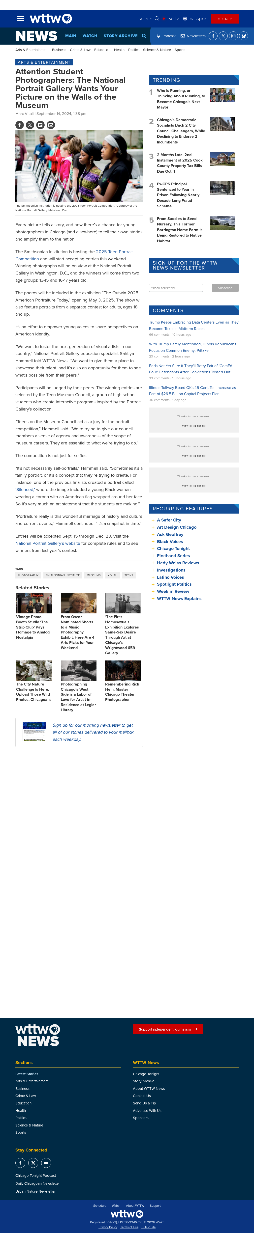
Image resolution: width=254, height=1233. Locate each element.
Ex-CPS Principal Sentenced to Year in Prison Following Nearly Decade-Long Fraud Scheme (178, 195)
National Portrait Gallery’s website (47, 543)
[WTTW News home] (36, 36)
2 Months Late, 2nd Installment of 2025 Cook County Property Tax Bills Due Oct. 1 (180, 163)
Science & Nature (157, 49)
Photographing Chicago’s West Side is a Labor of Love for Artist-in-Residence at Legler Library (78, 697)
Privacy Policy (107, 1227)
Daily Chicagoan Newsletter (37, 1183)
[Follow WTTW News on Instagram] (233, 35)
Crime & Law (80, 49)
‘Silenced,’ (25, 489)
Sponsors (141, 1117)
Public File (148, 1227)
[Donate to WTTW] (127, 1214)
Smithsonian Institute (63, 575)
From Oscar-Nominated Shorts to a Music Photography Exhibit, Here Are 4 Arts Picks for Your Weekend (78, 632)
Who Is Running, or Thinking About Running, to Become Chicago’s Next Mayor (181, 99)
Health (119, 49)
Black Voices (170, 541)
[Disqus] (79, 815)
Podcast (169, 35)
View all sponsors (194, 425)
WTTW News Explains (180, 598)
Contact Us (142, 1095)
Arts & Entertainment (31, 49)
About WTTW (135, 1206)
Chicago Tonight (173, 548)
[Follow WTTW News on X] (223, 35)
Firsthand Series (173, 555)
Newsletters (196, 35)
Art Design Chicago (176, 527)
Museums (93, 575)
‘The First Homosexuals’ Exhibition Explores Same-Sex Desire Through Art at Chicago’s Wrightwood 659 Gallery (122, 635)
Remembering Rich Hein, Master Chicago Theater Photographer (122, 691)
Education (102, 49)
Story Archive (120, 36)
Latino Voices (170, 577)
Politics (133, 49)
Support (155, 1206)
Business (59, 49)
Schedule (99, 1206)
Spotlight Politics (174, 584)
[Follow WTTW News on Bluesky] (243, 35)
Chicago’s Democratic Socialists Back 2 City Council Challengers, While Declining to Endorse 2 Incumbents (181, 131)
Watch (90, 36)
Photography (28, 575)
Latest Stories (26, 1074)
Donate (225, 19)
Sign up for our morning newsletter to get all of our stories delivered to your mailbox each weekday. (92, 732)
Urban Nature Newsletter (35, 1191)
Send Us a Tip (144, 1103)
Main (70, 36)
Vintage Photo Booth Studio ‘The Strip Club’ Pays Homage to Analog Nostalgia (33, 627)
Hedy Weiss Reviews (178, 563)
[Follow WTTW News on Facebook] (213, 35)
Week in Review (173, 591)
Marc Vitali (24, 113)
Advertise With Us (147, 1110)
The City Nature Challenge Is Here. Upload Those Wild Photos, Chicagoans (34, 691)
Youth (112, 575)
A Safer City (169, 520)
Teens (129, 575)
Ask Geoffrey (170, 534)
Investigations (171, 570)
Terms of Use (129, 1227)
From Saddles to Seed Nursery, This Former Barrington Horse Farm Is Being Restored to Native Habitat (179, 230)
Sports (180, 49)
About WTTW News (149, 1088)
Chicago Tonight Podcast (35, 1175)
